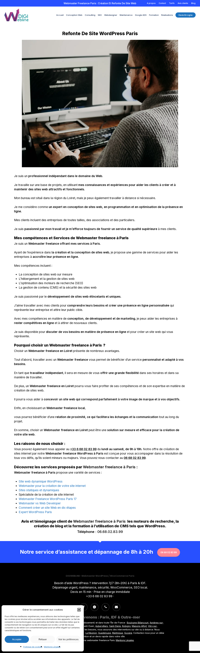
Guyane (128, 633)
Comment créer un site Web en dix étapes (47, 508)
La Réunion (91, 633)
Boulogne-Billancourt (137, 622)
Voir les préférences (68, 639)
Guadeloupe (104, 633)
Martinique (117, 633)
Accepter (16, 639)
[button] (79, 609)
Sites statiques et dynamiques (39, 490)
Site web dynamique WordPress (40, 481)
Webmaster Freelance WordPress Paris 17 (48, 499)
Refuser (43, 639)
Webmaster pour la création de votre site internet (52, 486)
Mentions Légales (52, 647)
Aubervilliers (101, 626)
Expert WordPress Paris (35, 512)
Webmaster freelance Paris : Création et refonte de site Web (100, 3)
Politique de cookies (32, 647)
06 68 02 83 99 (134, 458)
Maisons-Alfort (139, 626)
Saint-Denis (115, 626)
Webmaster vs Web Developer (40, 503)
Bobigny (126, 626)
